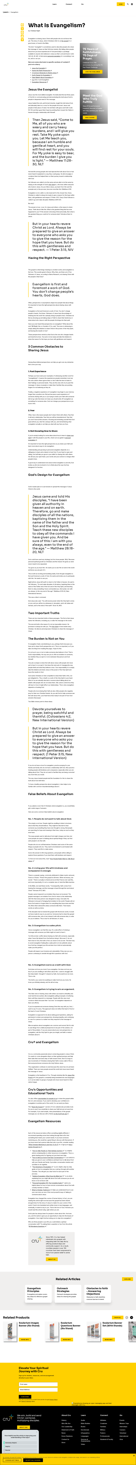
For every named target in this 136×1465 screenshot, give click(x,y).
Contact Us (65, 1439)
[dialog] (20, 1446)
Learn (55, 4)
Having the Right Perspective (41, 70)
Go (82, 4)
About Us (51, 1259)
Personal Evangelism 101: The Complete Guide (47, 1183)
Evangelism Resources (39, 82)
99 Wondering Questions (37, 1226)
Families (103, 1427)
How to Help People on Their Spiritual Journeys (47, 1151)
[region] (68, 1459)
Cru (33, 80)
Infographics (85, 1433)
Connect (69, 4)
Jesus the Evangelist (38, 68)
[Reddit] (22, 36)
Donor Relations (67, 1436)
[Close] (134, 1456)
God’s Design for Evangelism (41, 75)
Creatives (103, 1423)
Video (83, 1444)
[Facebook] (22, 24)
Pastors (102, 1433)
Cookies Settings (12, 1460)
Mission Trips (124, 1423)
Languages (85, 1436)
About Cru (24, 1427)
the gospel (64, 41)
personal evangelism (54, 56)
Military (102, 1430)
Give (120, 4)
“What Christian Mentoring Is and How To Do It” (43, 1145)
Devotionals (85, 1430)
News (64, 1433)
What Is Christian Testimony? (41, 1190)
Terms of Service (26, 1401)
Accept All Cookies (33, 1460)
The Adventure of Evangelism (42, 1167)
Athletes (103, 1420)
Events (122, 1420)
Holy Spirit (52, 184)
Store (63, 1442)
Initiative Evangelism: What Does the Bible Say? (48, 1176)
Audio (83, 1420)
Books (83, 1427)
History (64, 1420)
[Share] (22, 39)
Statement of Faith (68, 1430)
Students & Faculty (106, 1439)
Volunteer (123, 1433)
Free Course (89, 117)
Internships (123, 1427)
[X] (22, 28)
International (124, 1436)
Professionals (105, 1436)
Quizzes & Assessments (85, 1440)
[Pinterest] (22, 32)
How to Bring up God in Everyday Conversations (48, 1157)
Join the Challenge (92, 71)
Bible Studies (85, 1423)
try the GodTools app (60, 1114)
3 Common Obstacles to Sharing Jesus (44, 73)
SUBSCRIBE (25, 1397)
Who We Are (66, 1423)
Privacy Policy (53, 1399)
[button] (20, 1442)
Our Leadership (67, 1427)
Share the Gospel (37, 1107)
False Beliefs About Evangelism (42, 77)
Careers (122, 1430)
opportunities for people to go (47, 1098)
